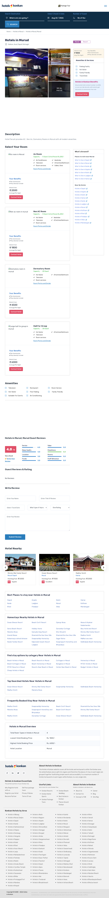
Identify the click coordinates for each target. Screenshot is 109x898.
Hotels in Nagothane (89, 839)
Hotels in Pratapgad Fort (16, 879)
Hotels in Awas (62, 879)
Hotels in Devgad (38, 833)
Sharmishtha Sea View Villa (41, 635)
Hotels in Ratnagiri (88, 836)
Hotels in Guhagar (39, 830)
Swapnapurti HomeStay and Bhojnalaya (66, 643)
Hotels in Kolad (13, 842)
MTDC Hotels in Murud (89, 664)
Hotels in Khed (80, 213)
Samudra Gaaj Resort (39, 632)
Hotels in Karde (80, 201)
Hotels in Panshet (39, 861)
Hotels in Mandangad (82, 223)
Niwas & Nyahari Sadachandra (86, 624)
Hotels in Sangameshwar (41, 839)
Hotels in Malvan (62, 833)
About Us (79, 791)
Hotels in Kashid (62, 815)
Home (9, 32)
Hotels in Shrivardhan (40, 827)
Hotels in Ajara (37, 867)
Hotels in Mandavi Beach (90, 873)
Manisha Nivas (12, 632)
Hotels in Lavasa (87, 861)
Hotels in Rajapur (13, 839)
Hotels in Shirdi (87, 864)
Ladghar (35, 603)
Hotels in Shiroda (87, 849)
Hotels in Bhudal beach (40, 883)
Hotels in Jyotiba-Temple (16, 867)
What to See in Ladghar (83, 176)
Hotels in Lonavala (63, 855)
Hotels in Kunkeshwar (15, 870)
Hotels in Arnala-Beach (16, 864)
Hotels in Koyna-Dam (89, 858)
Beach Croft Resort (39, 622)
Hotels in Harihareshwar (16, 827)
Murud (58, 603)
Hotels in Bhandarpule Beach (92, 879)
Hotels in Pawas (38, 870)
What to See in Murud (82, 163)
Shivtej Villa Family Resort (17, 573)
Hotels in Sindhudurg (64, 852)
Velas (58, 607)
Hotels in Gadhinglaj (88, 867)
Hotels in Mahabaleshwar (16, 855)
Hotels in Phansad (63, 842)
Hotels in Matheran (88, 855)
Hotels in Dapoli (80, 189)
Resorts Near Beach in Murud (42, 667)
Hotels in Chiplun (13, 830)
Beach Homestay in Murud (41, 664)
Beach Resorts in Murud (40, 660)
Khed (9, 607)
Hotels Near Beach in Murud (66, 667)
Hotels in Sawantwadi (64, 849)
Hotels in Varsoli (87, 818)
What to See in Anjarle (82, 169)
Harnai (83, 600)
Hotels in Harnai (80, 198)
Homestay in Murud (88, 660)
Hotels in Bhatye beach (90, 883)
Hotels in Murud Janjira (15, 818)
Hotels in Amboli (62, 836)
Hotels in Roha (37, 842)
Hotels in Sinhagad (63, 861)
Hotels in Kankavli (38, 849)
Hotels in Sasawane (14, 873)
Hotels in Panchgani (39, 855)
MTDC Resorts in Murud (16, 667)
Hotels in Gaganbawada (90, 852)
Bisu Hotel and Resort (89, 629)
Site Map (96, 797)
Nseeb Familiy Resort (15, 642)
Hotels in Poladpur (81, 217)
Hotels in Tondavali (39, 879)
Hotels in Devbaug (14, 833)
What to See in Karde (82, 166)
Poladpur (35, 607)
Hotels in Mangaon (63, 827)
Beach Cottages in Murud (16, 664)
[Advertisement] (37, 116)
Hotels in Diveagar (88, 824)
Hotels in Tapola (62, 858)
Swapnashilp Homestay (40, 639)
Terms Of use (26, 796)
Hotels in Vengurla (14, 836)
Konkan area (97, 769)
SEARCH (13, 24)
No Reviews (9, 478)
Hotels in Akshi (37, 815)
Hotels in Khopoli (13, 886)
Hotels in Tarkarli (87, 833)
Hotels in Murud (18, 32)
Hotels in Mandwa (14, 883)
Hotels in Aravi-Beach (15, 849)
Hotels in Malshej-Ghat (65, 864)
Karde (9, 603)
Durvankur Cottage (63, 629)
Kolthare (84, 603)
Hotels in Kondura (63, 870)
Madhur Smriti (81, 573)
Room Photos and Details (42, 169)
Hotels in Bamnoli (63, 876)
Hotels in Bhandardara (40, 873)
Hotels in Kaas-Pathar (40, 858)
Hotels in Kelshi (80, 195)
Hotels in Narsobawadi (64, 867)
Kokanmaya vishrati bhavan (17, 639)
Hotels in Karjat (38, 864)
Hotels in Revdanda (63, 818)
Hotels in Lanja (13, 852)
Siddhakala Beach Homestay (91, 642)
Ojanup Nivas (61, 622)
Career (95, 791)
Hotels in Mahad (87, 845)
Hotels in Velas (80, 220)
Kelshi (58, 600)
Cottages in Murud (63, 660)
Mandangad (85, 607)
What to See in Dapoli (82, 160)
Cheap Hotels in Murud (15, 670)
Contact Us (80, 794)
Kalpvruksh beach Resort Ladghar (41, 643)
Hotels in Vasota (87, 876)
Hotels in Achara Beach (65, 883)
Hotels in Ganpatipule (89, 827)
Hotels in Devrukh (63, 839)
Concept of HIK (81, 797)
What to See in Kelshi (82, 173)
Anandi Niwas (12, 635)
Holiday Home (37, 629)
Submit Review (15, 537)
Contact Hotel (82, 94)
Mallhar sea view (86, 639)
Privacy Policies (27, 793)
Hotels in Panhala (14, 858)
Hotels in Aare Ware (88, 870)
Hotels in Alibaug (13, 815)
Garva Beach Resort (14, 629)
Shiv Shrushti (61, 632)
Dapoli (9, 600)
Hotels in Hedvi (87, 830)
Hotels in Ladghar (81, 204)
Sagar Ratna (60, 639)
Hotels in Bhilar (13, 876)
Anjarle (34, 600)
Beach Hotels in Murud (15, 660)
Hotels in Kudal (38, 852)
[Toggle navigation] (105, 6)
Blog (94, 794)
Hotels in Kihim (87, 815)
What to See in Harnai (82, 179)
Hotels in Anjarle (80, 192)
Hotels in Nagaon (38, 818)
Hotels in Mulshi (13, 861)
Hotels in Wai (37, 876)
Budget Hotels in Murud (89, 667)
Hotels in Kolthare (81, 210)
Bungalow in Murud (63, 664)
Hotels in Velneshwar (64, 830)
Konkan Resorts (47, 791)
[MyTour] (12, 6)
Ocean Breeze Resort (49, 573)
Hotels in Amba (38, 836)
